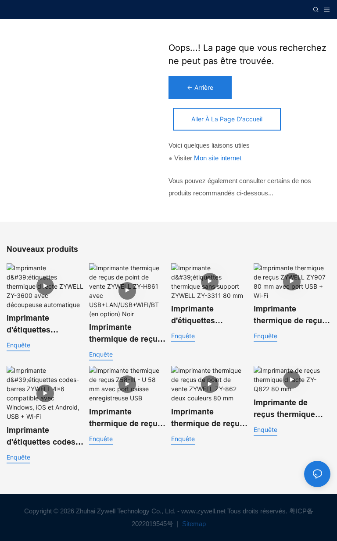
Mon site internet (217, 158)
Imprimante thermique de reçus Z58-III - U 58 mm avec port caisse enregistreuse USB (125, 418)
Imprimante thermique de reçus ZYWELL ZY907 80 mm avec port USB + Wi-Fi (290, 315)
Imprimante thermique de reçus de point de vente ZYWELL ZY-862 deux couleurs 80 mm (207, 418)
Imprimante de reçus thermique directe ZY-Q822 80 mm (289, 409)
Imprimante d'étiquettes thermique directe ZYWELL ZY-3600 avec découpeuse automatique (40, 325)
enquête (18, 345)
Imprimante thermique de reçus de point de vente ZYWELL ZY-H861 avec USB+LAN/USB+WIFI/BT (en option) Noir (127, 334)
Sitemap (193, 523)
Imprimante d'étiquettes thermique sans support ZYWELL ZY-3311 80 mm (203, 315)
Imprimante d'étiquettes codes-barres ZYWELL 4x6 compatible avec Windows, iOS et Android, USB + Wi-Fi (44, 437)
